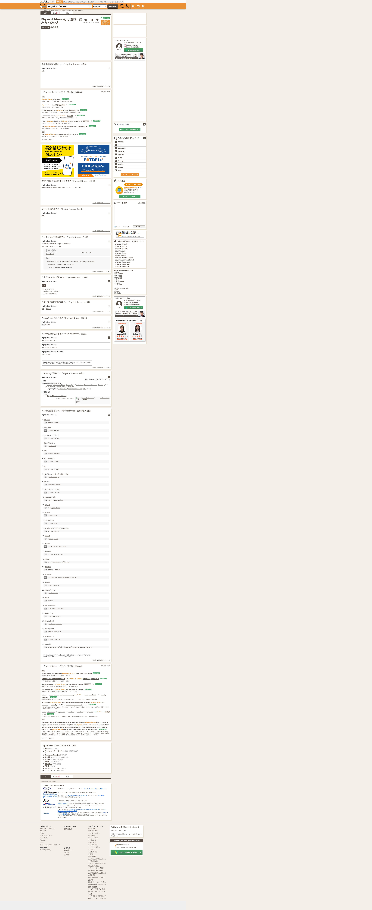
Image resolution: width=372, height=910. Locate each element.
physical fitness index (123, 262)
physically (51, 446)
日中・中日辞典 (118, 277)
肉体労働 (47, 513)
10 (51, 722)
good (45, 291)
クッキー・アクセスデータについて (50, 845)
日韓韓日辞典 (92, 842)
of (56, 110)
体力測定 (48, 759)
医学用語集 (101, 795)
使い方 (127, 7)
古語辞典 (117, 280)
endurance (79, 385)
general (71, 387)
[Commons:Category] (78, 403)
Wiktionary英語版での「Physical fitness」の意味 (63, 373)
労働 (52, 520)
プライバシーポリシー (46, 835)
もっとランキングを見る (129, 174)
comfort (58, 616)
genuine (121, 154)
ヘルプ (42, 842)
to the (78, 727)
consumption (68, 724)
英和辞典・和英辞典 (53, 10)
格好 (50, 574)
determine (87, 702)
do (49, 485)
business (51, 712)
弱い (51, 590)
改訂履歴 (64, 814)
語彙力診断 (117, 291)
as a (50, 110)
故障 (52, 629)
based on (94, 385)
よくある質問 (133, 834)
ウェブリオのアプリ (45, 850)
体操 (45, 420)
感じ (58, 489)
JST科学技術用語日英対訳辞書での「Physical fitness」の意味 (68, 181)
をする (65, 474)
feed (119, 170)
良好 (49, 188)
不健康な (47, 605)
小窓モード (122, 7)
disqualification (59, 554)
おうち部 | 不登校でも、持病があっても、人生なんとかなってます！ (97, 891)
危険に (52, 528)
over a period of (100, 724)
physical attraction (54, 570)
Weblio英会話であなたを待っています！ (130, 321)
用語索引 (101, 86)
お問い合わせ (68, 828)
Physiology (71, 264)
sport (63, 387)
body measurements (66, 695)
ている (54, 474)
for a (51, 387)
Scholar (45, 244)
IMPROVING (79, 673)
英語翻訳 (92, 2)
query (120, 157)
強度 (53, 458)
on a (74, 705)
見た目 (52, 621)
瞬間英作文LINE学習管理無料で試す (105, 22)
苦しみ (52, 636)
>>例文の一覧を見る (48, 140)
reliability (54, 705)
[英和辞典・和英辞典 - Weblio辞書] (44, 1)
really (104, 695)
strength (56, 121)
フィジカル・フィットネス (73, 188)
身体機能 (47, 582)
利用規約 (42, 833)
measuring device (67, 702)
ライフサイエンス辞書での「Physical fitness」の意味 (65, 237)
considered (62, 389)
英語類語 (70, 2)
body (68, 562)
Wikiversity (63, 396)
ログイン (138, 7)
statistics (100, 385)
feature (120, 167)
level (63, 385)
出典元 (94, 86)
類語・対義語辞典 (93, 831)
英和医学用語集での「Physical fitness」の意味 (62, 209)
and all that (92, 695)
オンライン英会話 (99, 2)
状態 (52, 289)
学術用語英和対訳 (63, 10)
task (59, 387)
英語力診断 (86, 2)
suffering (57, 639)
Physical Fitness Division (124, 257)
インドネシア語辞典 (119, 281)
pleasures (51, 647)
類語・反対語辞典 (119, 273)
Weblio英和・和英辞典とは (47, 828)
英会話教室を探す (119, 2)
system (46, 722)
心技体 (47, 766)
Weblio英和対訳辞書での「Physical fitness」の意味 (64, 333)
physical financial (121, 244)
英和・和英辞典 (118, 275)
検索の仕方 (43, 831)
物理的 (50, 458)
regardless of (73, 684)
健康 (49, 354)
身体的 (47, 621)
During (44, 695)
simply (81, 702)
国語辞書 (117, 272)
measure (49, 385)
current (59, 385)
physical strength (53, 461)
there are (56, 695)
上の (46, 354)
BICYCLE (55, 673)
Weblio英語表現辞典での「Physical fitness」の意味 (64, 318)
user (93, 724)
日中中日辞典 (92, 840)
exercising (80, 712)
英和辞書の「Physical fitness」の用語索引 (48, 781)
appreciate (121, 148)
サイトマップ (43, 838)
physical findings (121, 248)
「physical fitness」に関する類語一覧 (49, 293)
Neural (77, 261)
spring (51, 695)
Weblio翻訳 (141, 203)
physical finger (120, 251)
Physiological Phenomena (87, 261)
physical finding (121, 246)
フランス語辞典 (92, 845)
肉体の (47, 536)
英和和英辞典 (59, 2)
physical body (55, 508)
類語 (67, 13)
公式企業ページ (68, 850)
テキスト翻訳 (122, 202)
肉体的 (64, 528)
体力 (43, 71)
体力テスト (48, 764)
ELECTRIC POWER (48, 679)
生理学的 (55, 261)
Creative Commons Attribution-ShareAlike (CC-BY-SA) (84, 809)
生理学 (54, 264)
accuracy (45, 705)
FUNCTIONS (88, 673)
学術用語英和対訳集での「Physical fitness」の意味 (64, 64)
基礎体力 (47, 325)
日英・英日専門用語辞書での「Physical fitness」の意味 (66, 302)
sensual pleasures (86, 647)
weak (56, 593)
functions (56, 585)
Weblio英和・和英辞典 (64, 812)
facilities (71, 712)
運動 (48, 420)
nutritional (74, 722)
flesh (60, 647)
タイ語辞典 (117, 283)
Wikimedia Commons (88, 398)
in (48, 616)
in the (84, 389)
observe (121, 141)
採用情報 (66, 855)
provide (46, 702)
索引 (97, 86)
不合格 (49, 551)
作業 (57, 474)
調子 (48, 544)
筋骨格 (50, 264)
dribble (79, 121)
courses (58, 126)
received (53, 727)
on (59, 396)
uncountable (56, 383)
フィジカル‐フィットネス (49, 347)
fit (55, 446)
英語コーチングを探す (109, 2)
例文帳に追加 (65, 99)
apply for (50, 684)
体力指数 (48, 757)
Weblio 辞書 (44, 10)
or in (67, 387)
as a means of (50, 115)
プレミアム (133, 7)
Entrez (52, 244)
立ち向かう (58, 528)
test (44, 121)
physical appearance (55, 624)
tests (86, 695)
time (107, 724)
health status (90, 729)
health (55, 105)
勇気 (67, 528)
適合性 (62, 188)
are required (65, 126)
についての (53, 489)
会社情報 (66, 852)
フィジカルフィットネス (49, 340)
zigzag (74, 121)
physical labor (52, 515)
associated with (73, 729)
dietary (61, 724)
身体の (45, 289)
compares (65, 727)
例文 (54, 13)
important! (57, 99)
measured (105, 722)
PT (46, 394)
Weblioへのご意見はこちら (118, 830)
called (70, 121)
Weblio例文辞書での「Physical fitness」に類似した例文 (66, 410)
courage (56, 531)
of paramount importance (74, 389)
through (121, 161)
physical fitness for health (124, 260)
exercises (57, 454)
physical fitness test (122, 266)
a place (44, 712)
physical (50, 454)
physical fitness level (122, 264)
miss (119, 145)
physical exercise (53, 423)
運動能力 (54, 188)
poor (49, 608)
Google (59, 244)
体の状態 (47, 489)
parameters (54, 724)
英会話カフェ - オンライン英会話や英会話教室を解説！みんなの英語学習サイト (97, 884)
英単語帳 (80, 2)
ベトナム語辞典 (118, 284)
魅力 (50, 567)
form (53, 110)
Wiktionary (46, 813)
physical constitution (57, 577)
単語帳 (116, 289)
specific (55, 387)
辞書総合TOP (43, 840)
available (121, 151)
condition (54, 546)
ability (47, 387)
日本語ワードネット (63, 803)
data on (98, 722)
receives (55, 722)
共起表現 (75, 2)
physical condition (53, 291)
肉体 (43, 354)
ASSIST (56, 679)
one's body (62, 546)
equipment (61, 712)
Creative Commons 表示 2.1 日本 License (95, 789)
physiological (62, 722)
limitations (69, 705)
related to (106, 398)
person (88, 385)
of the (55, 385)
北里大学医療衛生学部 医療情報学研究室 (76, 795)
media (102, 398)
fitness (65, 110)
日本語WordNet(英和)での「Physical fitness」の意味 (65, 277)
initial (84, 729)
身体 (58, 188)
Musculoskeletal (67, 261)
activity (85, 724)
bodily (50, 585)
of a (85, 385)
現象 (59, 261)
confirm (121, 164)
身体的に (47, 590)
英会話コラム (118, 293)
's (72, 577)
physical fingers (121, 253)
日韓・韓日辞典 (118, 278)
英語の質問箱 (92, 856)
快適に (52, 613)
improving (90, 712)
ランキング (107, 86)
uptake (44, 729)
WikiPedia (66, 244)
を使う (49, 520)
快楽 (50, 644)
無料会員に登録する (130, 196)
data (69, 722)
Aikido (46, 110)
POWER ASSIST (47, 673)
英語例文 (65, 2)
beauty (56, 539)
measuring (79, 705)
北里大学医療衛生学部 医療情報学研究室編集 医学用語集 (50, 796)
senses (76, 647)
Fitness (85, 399)
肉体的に (47, 613)
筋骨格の (50, 261)
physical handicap (55, 632)
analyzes (44, 727)
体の (46, 544)
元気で (50, 443)
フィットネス (46, 246)
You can (44, 684)
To (42, 702)
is (53, 99)
